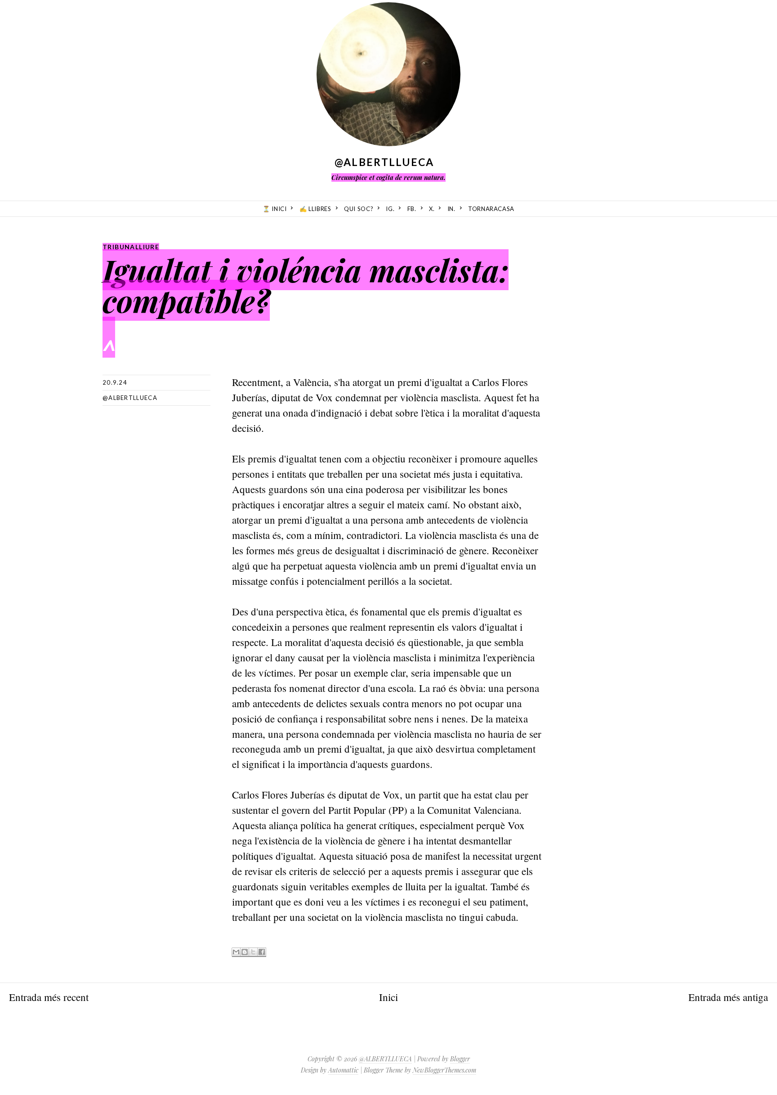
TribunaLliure (131, 247)
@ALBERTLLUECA (384, 162)
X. (431, 208)
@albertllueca (130, 397)
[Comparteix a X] (253, 952)
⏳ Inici (275, 208)
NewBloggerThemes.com (444, 1070)
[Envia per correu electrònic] (236, 952)
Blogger (460, 1059)
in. (451, 208)
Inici (388, 997)
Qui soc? (358, 208)
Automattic (343, 1070)
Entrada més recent (49, 997)
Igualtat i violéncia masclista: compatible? (306, 285)
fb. (411, 208)
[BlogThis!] (244, 952)
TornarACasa (491, 208)
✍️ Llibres (315, 208)
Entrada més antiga (728, 997)
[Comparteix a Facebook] (261, 952)
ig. (390, 208)
